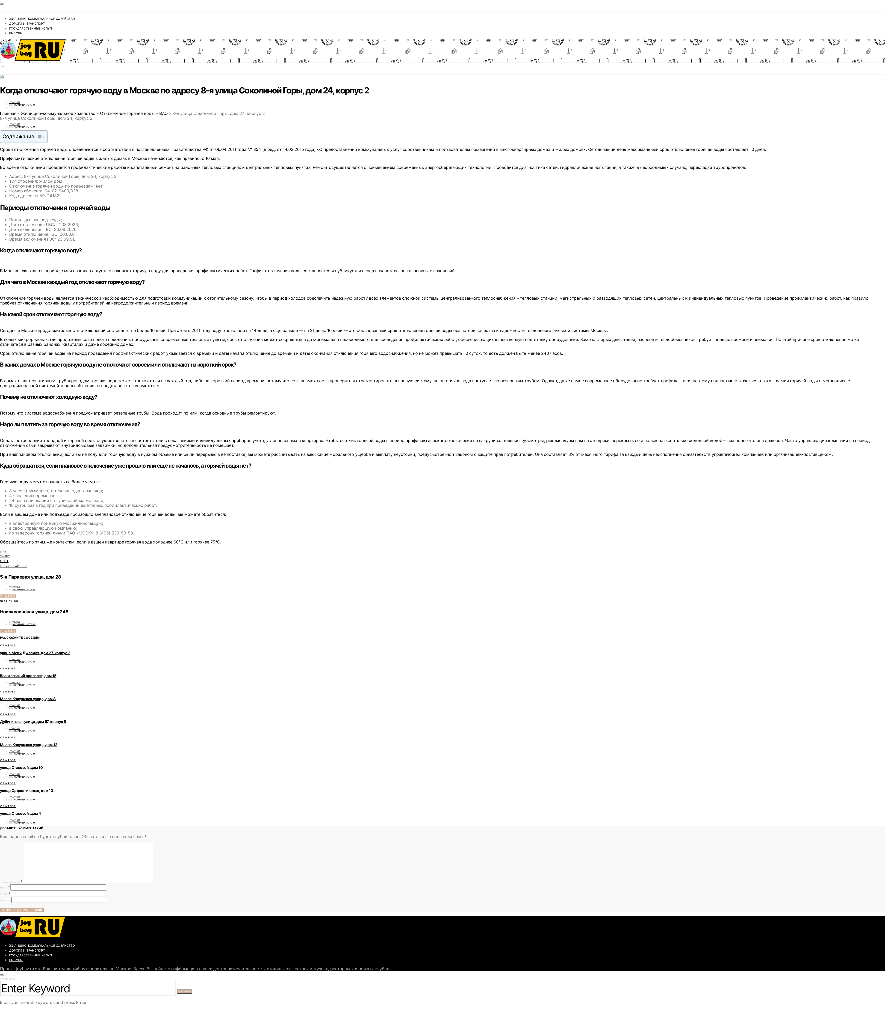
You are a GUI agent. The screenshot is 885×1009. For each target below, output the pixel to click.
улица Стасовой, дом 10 (21, 767)
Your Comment (9, 882)
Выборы (16, 33)
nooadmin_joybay (23, 105)
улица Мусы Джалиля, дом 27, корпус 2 (35, 653)
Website (5, 900)
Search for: (8, 979)
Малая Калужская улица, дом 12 (28, 744)
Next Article (10, 601)
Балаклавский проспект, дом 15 (28, 675)
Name (3, 888)
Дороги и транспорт (27, 23)
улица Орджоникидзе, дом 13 (26, 790)
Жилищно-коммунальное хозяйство (42, 19)
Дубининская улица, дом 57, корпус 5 (33, 721)
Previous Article (13, 566)
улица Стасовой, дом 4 (20, 813)
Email (3, 894)
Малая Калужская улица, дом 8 (28, 698)
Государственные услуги (31, 28)
